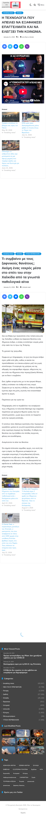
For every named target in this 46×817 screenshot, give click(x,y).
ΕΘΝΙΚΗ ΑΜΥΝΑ (24, 765)
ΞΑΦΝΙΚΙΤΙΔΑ (23, 777)
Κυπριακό (16, 773)
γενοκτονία (30, 781)
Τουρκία (21, 781)
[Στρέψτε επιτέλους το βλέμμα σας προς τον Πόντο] (10, 117)
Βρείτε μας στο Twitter (13, 792)
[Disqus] (23, 212)
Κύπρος (6, 712)
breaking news (8, 13)
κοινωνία (6, 709)
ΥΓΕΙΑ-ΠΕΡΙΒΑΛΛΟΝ (11, 720)
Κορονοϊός (6, 773)
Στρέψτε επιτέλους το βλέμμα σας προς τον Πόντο (10, 125)
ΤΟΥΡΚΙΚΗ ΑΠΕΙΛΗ (9, 781)
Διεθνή (5, 694)
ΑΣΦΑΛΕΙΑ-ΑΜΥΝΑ (9, 765)
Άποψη (19, 13)
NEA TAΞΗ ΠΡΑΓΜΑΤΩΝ (12, 687)
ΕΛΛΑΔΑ (36, 765)
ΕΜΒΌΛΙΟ (6, 769)
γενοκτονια (6, 785)
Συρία (33, 777)
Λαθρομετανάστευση (9, 777)
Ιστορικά (6, 705)
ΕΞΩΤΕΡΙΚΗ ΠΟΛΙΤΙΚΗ (20, 769)
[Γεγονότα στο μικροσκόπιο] (11, 5)
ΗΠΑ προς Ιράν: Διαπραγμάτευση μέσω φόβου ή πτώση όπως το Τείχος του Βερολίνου (30, 127)
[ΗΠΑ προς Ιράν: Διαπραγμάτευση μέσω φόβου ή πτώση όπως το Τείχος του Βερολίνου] (30, 117)
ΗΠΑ (41, 769)
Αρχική (23, 813)
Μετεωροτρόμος (9, 716)
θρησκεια (6, 702)
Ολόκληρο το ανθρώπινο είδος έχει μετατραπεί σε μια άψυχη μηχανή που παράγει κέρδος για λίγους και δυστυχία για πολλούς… (10, 159)
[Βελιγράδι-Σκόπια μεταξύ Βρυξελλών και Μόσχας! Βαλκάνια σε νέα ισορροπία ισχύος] (8, 742)
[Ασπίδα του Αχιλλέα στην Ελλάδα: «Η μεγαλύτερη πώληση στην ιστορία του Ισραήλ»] (23, 733)
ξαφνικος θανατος (19, 785)
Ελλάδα (6, 698)
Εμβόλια (33, 769)
